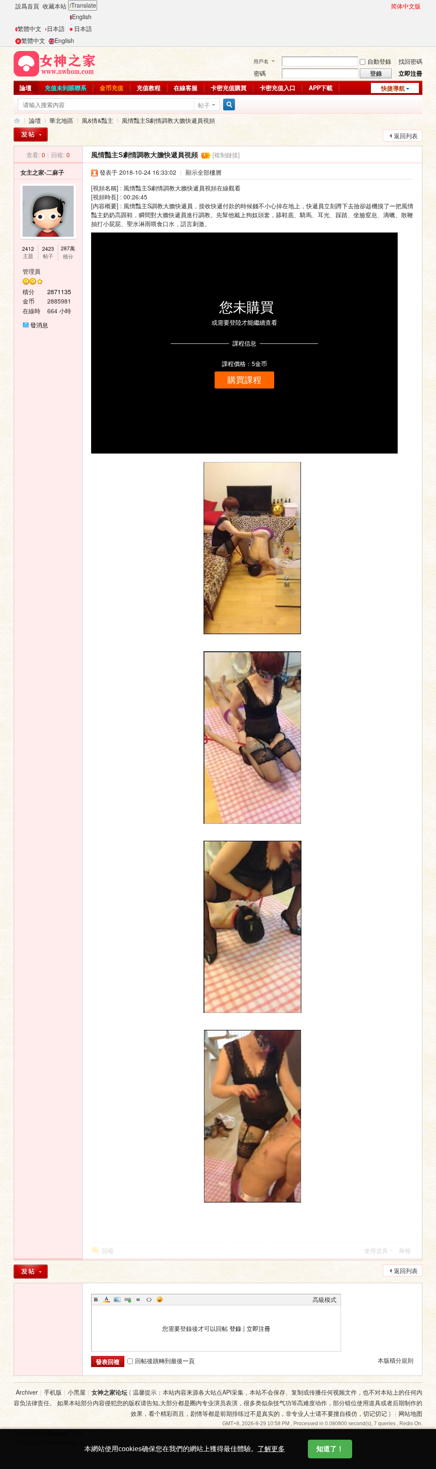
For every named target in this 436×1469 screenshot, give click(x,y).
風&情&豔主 (97, 120)
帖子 (204, 105)
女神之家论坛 (109, 1392)
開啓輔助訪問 (387, 6)
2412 (28, 248)
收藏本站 (54, 6)
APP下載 (321, 87)
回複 (108, 1250)
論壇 (26, 87)
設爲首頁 (27, 6)
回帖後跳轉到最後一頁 (165, 1360)
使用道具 (376, 1250)
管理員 (31, 271)
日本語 (56, 28)
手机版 (53, 1392)
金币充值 (111, 87)
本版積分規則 (395, 1360)
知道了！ (330, 1448)
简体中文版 (406, 6)
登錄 (235, 1328)
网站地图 (410, 1413)
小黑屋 (77, 1392)
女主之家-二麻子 (42, 172)
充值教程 (149, 87)
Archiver (27, 1392)
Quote (138, 1299)
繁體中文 (29, 28)
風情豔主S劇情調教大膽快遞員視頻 (168, 120)
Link (127, 1299)
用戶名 (261, 61)
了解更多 (271, 1448)
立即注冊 (410, 73)
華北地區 (61, 120)
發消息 (39, 324)
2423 (48, 248)
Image (117, 1299)
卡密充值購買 (229, 87)
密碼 (260, 73)
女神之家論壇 (17, 120)
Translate (83, 5)
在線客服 (186, 87)
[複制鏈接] (226, 154)
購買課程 (244, 380)
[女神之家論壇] (54, 63)
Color (106, 1299)
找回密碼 (410, 61)
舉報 (405, 1250)
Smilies (159, 1299)
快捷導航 (393, 88)
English (82, 16)
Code (149, 1299)
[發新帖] (31, 135)
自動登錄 (379, 61)
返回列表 (406, 135)
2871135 (59, 291)
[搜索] (228, 105)
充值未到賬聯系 (65, 87)
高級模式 (324, 1299)
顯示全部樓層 (203, 172)
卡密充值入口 (277, 87)
